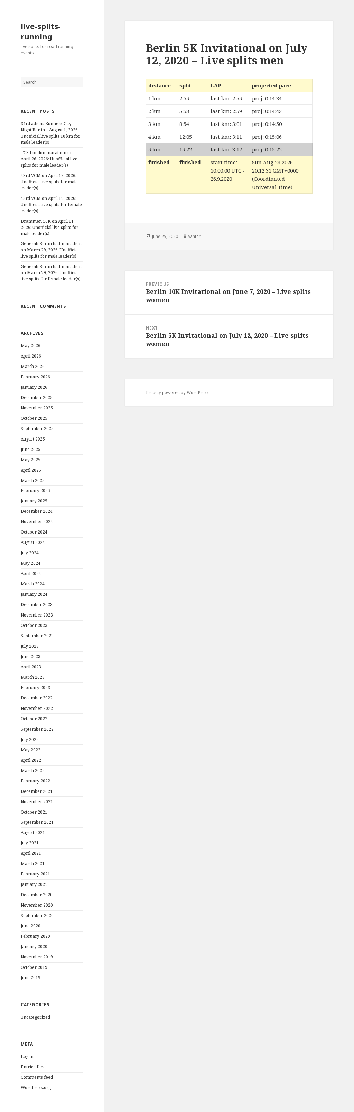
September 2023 (37, 636)
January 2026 (34, 387)
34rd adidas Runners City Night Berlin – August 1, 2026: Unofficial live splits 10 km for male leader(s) (50, 133)
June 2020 (30, 926)
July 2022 (30, 739)
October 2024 (34, 532)
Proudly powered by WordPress (177, 393)
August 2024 (33, 542)
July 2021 (30, 843)
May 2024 (30, 563)
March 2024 (33, 584)
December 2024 (37, 511)
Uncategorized (35, 1017)
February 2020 (35, 936)
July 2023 (30, 646)
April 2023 (31, 667)
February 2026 (35, 377)
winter (194, 236)
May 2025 (30, 460)
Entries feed (33, 1067)
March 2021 (33, 864)
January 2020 (34, 946)
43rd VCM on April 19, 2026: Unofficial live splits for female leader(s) (51, 204)
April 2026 (31, 356)
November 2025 (37, 408)
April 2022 (31, 760)
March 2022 (33, 770)
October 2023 (34, 625)
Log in (27, 1056)
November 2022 (37, 708)
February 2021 (35, 874)
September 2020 (37, 915)
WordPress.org (36, 1088)
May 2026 (30, 346)
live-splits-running (41, 31)
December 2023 (37, 605)
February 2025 (35, 490)
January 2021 (34, 884)
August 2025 (33, 439)
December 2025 (37, 397)
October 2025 (34, 418)
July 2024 (30, 553)
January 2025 (34, 501)
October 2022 (34, 719)
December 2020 (37, 895)
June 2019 (30, 978)
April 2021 (31, 853)
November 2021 (37, 802)
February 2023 (35, 688)
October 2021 (34, 812)
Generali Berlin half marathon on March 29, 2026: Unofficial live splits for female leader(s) (51, 272)
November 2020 (37, 905)
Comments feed (37, 1077)
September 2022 (37, 729)
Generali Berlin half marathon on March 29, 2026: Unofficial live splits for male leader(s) (51, 250)
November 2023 (37, 615)
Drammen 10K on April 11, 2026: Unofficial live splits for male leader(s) (49, 227)
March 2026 (33, 366)
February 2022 (35, 781)
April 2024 (31, 573)
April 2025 (31, 470)
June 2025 (30, 449)
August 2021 (33, 832)
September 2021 (37, 822)
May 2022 (30, 750)
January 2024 (34, 594)
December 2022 (37, 698)
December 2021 (37, 791)
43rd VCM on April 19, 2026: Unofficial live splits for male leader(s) (49, 182)
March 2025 (33, 480)
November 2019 (37, 957)
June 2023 (30, 656)
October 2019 (34, 967)
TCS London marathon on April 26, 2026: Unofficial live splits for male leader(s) (49, 159)
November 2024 (37, 522)
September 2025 (37, 429)
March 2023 (33, 677)
